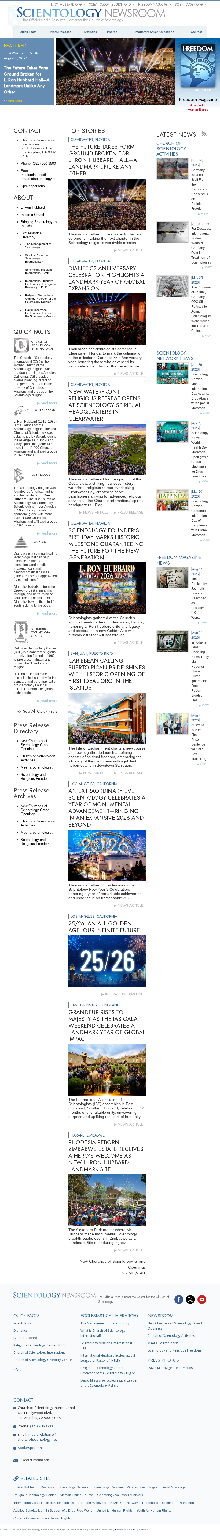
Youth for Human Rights (154, 1510)
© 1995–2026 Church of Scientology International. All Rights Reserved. (40, 1529)
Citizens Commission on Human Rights (42, 1518)
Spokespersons (33, 186)
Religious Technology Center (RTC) (39, 1345)
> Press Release (15, 94)
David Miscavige (174, 1487)
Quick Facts (28, 31)
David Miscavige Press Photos (170, 1367)
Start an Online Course (76, 1495)
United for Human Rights (115, 1510)
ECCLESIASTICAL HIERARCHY (109, 1316)
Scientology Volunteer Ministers (120, 1495)
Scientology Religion (108, 1487)
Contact (196, 31)
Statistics (90, 31)
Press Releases (60, 31)
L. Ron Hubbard (33, 207)
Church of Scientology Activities (171, 1335)
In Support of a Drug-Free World (69, 1510)
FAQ (17, 1370)
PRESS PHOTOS (163, 1360)
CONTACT (23, 1400)
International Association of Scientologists (43, 1503)
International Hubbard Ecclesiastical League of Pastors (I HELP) (41, 284)
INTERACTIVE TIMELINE (124, 994)
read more (49, 403)
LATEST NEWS (176, 134)
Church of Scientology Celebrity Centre (42, 1359)
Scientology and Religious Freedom (35, 777)
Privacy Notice (88, 1529)
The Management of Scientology (38, 245)
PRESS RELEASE (130, 512)
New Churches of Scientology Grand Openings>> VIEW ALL (113, 1267)
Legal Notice (141, 1529)
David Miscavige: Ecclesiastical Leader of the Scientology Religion (40, 313)
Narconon (186, 1503)
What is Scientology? (142, 1487)
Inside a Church (33, 215)
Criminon (168, 1503)
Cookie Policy (106, 1529)
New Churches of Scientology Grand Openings (35, 745)
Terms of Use (124, 1529)
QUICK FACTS (26, 1316)
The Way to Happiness (141, 1503)
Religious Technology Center (34, 1495)
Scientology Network (73, 1487)
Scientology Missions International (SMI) (39, 271)
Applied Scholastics (27, 1510)
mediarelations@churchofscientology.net (39, 177)
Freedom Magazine (92, 1503)
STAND (115, 1503)
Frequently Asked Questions (154, 31)
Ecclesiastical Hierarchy (31, 235)
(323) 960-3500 (44, 163)
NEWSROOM (160, 1316)
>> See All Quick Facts (36, 711)
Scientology (22, 1323)
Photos (112, 31)
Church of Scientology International (40, 1352)
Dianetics (20, 1330)
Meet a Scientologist (37, 767)
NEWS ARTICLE (130, 250)
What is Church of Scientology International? (37, 258)
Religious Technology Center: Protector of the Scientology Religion (40, 298)
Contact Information (35, 1460)
